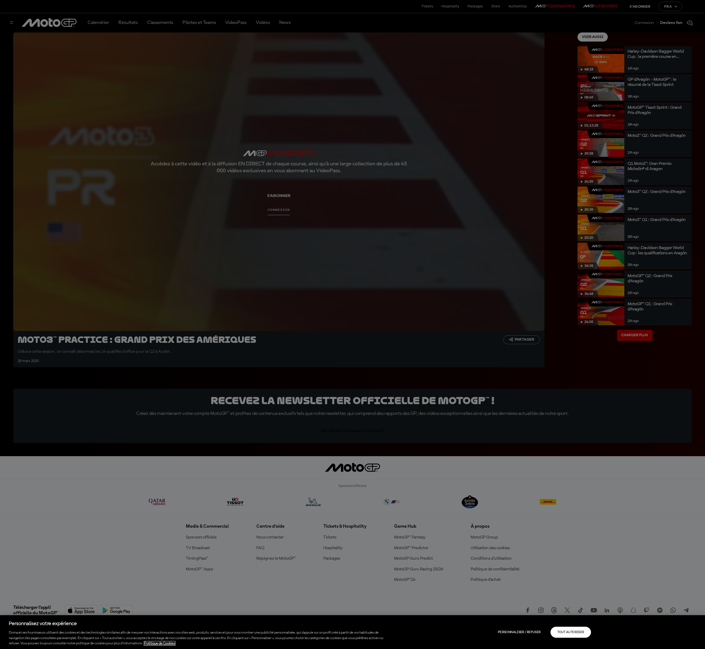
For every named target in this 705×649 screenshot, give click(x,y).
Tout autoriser (570, 632)
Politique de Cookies (159, 643)
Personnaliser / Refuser (519, 632)
